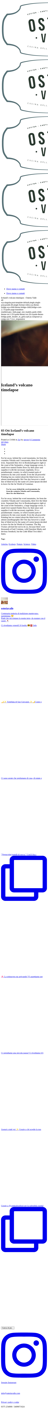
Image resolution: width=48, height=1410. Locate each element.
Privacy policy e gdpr (10, 1402)
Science (26, 544)
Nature (19, 544)
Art (19, 440)
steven (26, 440)
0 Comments (34, 440)
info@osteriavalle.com (10, 1393)
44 (4, 442)
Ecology (12, 544)
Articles (4, 544)
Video (33, 544)
